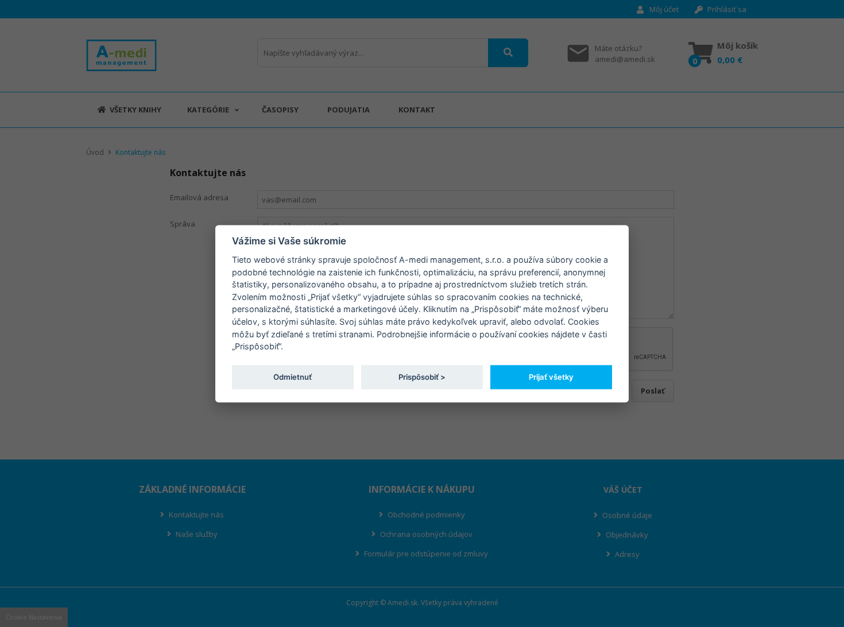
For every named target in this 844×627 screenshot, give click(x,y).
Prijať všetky (551, 376)
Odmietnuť (292, 376)
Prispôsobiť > (422, 376)
